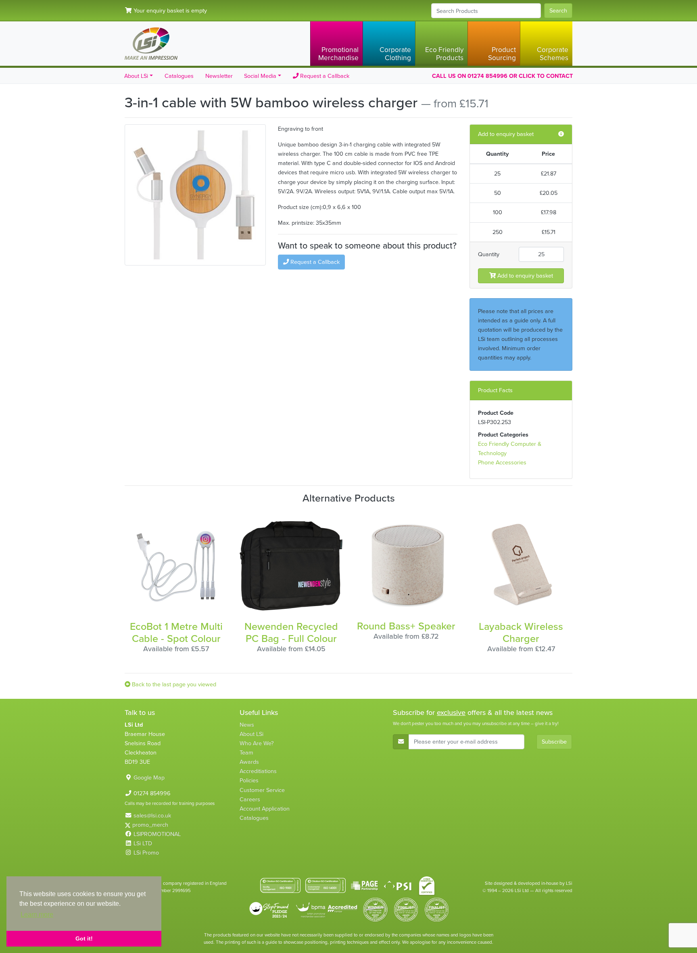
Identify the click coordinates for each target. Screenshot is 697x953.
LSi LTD (143, 843)
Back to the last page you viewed (173, 684)
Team (246, 752)
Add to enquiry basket (524, 275)
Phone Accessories (502, 462)
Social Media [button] (260, 75)
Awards (249, 761)
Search (558, 10)
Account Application (265, 808)
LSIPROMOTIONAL (157, 834)
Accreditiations (258, 771)
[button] (336, 43)
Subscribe (554, 741)
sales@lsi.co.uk (152, 815)
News (247, 724)
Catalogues (179, 75)
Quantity (488, 254)
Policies (249, 780)
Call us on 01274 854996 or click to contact (502, 75)
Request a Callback (323, 75)
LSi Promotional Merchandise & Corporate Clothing (151, 43)
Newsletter (219, 75)
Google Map (149, 777)
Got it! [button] (84, 938)
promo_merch (150, 824)
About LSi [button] (136, 75)
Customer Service (262, 790)
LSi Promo (146, 852)
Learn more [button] (37, 914)
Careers (250, 799)
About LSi (251, 733)
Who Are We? (257, 743)
